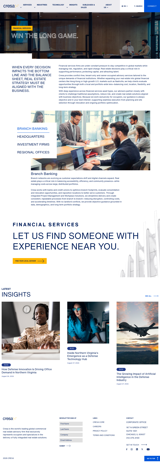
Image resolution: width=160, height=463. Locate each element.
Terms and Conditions (104, 435)
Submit (62, 446)
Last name (4, 428)
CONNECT (152, 6)
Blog (6, 365)
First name (4, 423)
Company (4, 434)
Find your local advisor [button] (25, 261)
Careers (97, 426)
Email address (5, 439)
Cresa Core (98, 422)
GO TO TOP (151, 458)
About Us (108, 6)
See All (148, 296)
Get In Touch (132, 444)
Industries (42, 4)
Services (27, 4)
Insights (73, 4)
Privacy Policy (100, 431)
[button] (33, 129)
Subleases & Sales (88, 6)
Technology (58, 4)
